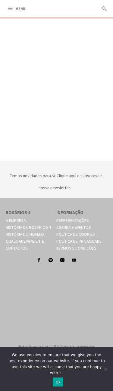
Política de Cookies (75, 234)
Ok (58, 382)
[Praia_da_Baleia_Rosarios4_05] (56, 153)
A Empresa (16, 220)
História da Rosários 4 (28, 227)
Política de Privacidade (79, 241)
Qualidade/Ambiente (25, 241)
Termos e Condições (76, 248)
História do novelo (25, 234)
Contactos (17, 248)
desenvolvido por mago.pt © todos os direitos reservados (56, 346)
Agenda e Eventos (73, 227)
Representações (72, 220)
